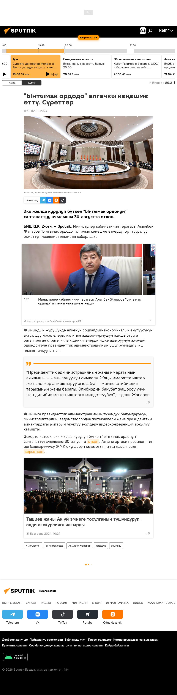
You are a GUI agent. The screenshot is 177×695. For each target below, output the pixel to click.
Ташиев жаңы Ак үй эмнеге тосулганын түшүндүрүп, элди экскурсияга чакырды (83, 521)
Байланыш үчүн (75, 639)
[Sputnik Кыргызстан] (21, 34)
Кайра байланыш (117, 645)
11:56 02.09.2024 (35, 111)
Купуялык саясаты (14, 645)
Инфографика (117, 603)
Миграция (79, 603)
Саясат (31, 603)
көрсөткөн (34, 451)
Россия (61, 603)
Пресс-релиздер (100, 639)
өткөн (93, 441)
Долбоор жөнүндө (15, 639)
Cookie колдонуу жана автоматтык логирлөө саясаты (66, 645)
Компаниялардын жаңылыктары (135, 639)
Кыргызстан (33, 545)
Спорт (97, 603)
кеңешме (101, 545)
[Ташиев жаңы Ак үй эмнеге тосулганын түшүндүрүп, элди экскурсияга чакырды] (88, 486)
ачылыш (116, 545)
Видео (138, 603)
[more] (150, 320)
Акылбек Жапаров (79, 545)
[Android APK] (15, 657)
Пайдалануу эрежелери (46, 639)
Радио (46, 603)
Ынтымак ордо (54, 545)
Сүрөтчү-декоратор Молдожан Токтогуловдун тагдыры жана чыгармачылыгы (34, 67)
